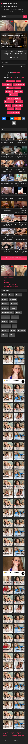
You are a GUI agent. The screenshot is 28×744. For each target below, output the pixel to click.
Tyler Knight (21, 77)
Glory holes (6, 317)
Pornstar (5, 330)
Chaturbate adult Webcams (11, 286)
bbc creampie (8, 84)
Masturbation (6, 326)
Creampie (11, 81)
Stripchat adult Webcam (10, 284)
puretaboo (19, 101)
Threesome (22, 330)
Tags (6, 280)
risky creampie (18, 105)
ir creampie (14, 94)
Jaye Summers (13, 77)
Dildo (14, 308)
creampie (9, 91)
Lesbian (5, 321)
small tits (11, 108)
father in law (19, 91)
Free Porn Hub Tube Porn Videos (9, 5)
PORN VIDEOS (9, 277)
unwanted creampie (14, 112)
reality (8, 105)
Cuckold (15, 303)
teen (19, 108)
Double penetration (7, 312)
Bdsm (19, 294)
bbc (19, 81)
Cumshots (5, 308)
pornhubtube (16, 72)
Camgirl (5, 299)
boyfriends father (20, 84)
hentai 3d (16, 317)
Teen (13, 330)
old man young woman (14, 98)
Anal (4, 294)
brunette (10, 87)
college (18, 87)
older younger (9, 101)
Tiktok (12, 334)
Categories (8, 279)
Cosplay (14, 299)
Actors (7, 282)
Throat (5, 334)
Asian (11, 294)
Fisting (18, 312)
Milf (15, 326)
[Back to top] (23, 739)
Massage (14, 321)
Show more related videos (14, 258)
